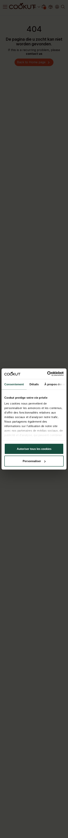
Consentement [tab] (14, 384)
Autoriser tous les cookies (34, 448)
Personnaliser (32, 461)
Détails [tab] (34, 384)
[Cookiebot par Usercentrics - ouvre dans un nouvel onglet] (48, 373)
